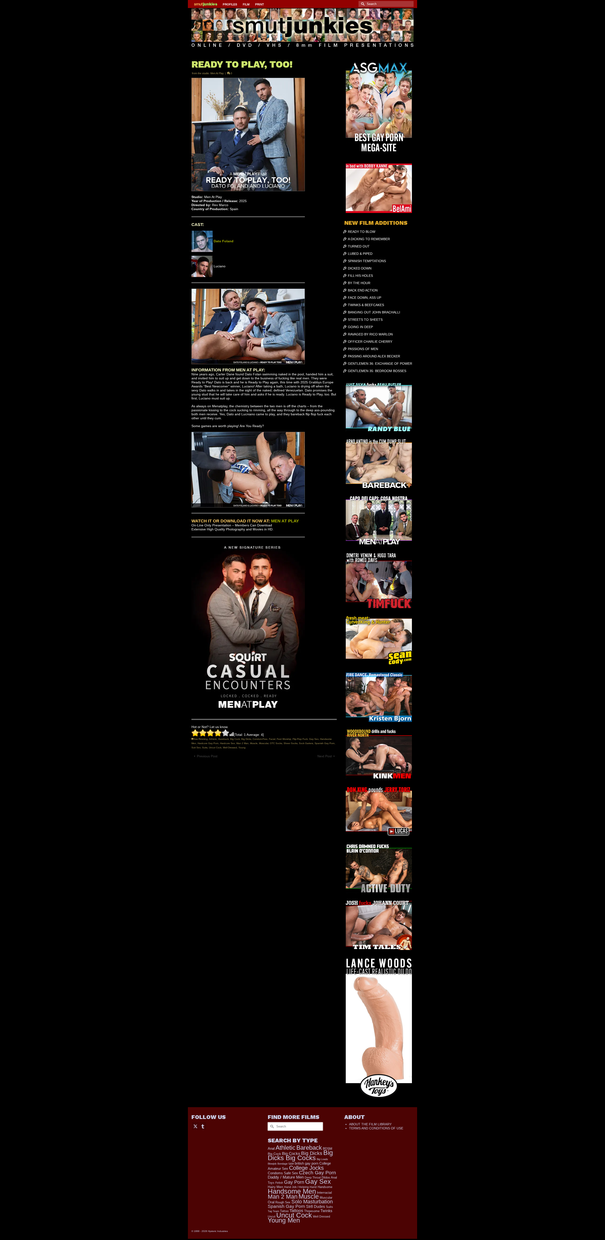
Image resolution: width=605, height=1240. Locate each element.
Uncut (271, 1216)
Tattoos (296, 1210)
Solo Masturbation (312, 1202)
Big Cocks (291, 1153)
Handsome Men (292, 1191)
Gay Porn (294, 1182)
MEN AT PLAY (285, 521)
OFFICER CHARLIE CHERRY (370, 341)
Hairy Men (275, 1187)
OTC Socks (276, 743)
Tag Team (273, 1211)
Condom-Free (260, 739)
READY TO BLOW (361, 232)
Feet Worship (284, 739)
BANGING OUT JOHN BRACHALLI (374, 312)
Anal (271, 1148)
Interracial (324, 1192)
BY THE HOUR (359, 283)
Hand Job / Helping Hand (300, 1187)
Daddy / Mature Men (286, 1177)
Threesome (312, 1211)
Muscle (254, 743)
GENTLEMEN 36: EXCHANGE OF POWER (380, 363)
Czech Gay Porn (317, 1172)
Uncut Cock (215, 747)
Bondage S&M (285, 1163)
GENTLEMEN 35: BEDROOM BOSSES (377, 371)
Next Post (324, 756)
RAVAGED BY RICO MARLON (370, 334)
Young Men (284, 1220)
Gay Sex (314, 739)
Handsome (325, 1187)
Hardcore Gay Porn (208, 743)
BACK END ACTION (363, 290)
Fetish (279, 1182)
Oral (271, 1202)
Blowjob (272, 1163)
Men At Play (217, 73)
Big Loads (322, 1159)
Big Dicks (246, 739)
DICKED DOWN (360, 268)
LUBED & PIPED (360, 254)
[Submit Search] (362, 4)
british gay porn (306, 1163)
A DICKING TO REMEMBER (369, 239)
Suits (204, 747)
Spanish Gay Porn (325, 743)
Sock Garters (306, 743)
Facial (272, 739)
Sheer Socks (291, 743)
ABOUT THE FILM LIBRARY (370, 1124)
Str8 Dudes (315, 1207)
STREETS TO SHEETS (365, 319)
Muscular (263, 743)
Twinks (326, 1211)
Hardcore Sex (227, 743)
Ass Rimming (201, 739)
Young (242, 747)
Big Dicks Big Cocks (300, 1155)
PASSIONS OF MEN (363, 349)
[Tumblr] (202, 1126)
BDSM (327, 1148)
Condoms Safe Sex (283, 1173)
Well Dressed (230, 747)
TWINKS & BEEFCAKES (366, 305)
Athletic (213, 739)
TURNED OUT (359, 246)
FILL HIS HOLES (360, 275)
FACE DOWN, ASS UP (364, 297)
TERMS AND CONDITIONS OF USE (376, 1128)
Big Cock (235, 739)
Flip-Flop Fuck (300, 739)
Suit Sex (196, 747)
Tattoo (284, 1211)
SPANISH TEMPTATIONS (367, 261)
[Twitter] (195, 1126)
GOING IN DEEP (360, 327)
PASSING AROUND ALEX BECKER (374, 356)
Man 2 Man (242, 743)
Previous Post (207, 756)
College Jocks (306, 1168)
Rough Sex (282, 1202)
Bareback (223, 739)
